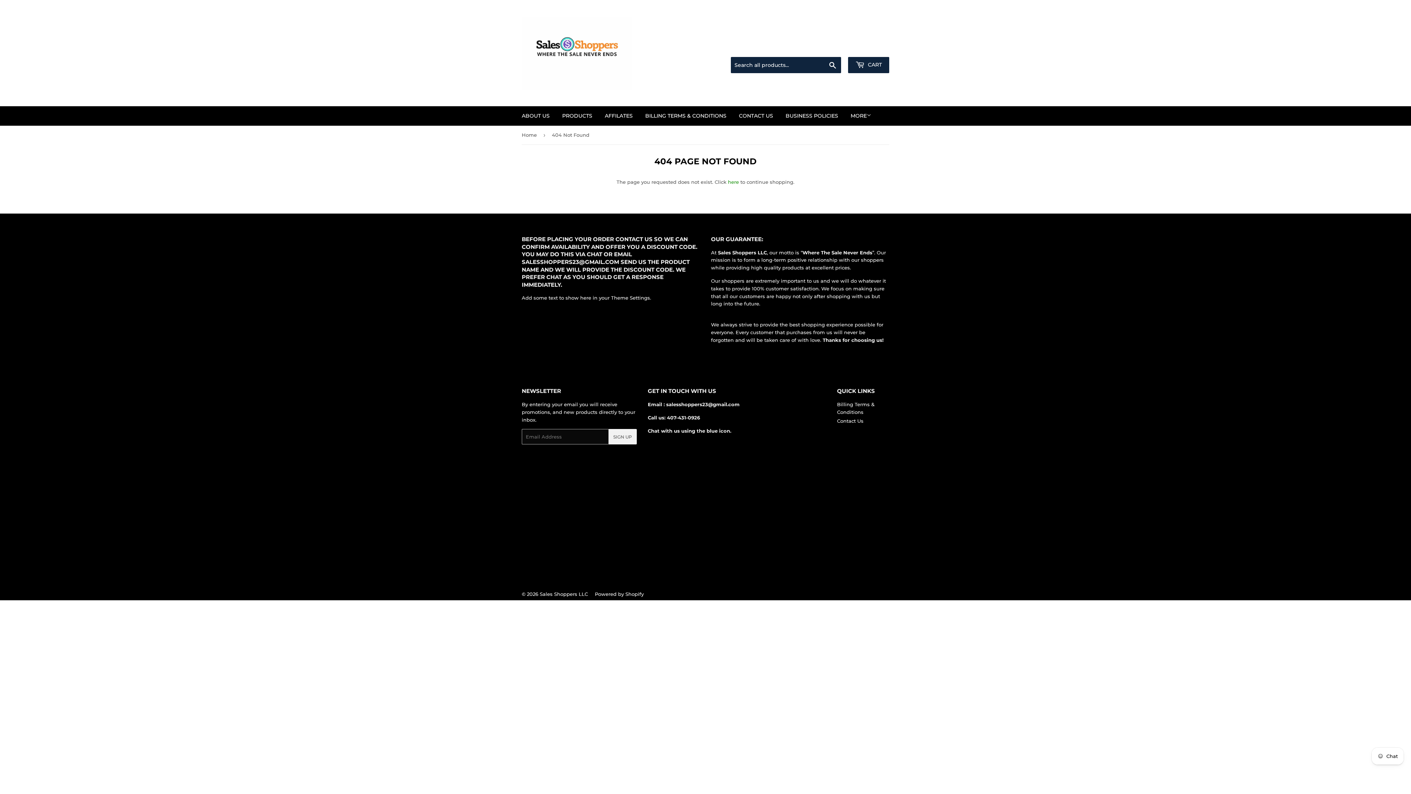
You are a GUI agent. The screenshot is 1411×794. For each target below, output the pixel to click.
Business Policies (812, 115)
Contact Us (756, 115)
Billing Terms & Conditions (685, 115)
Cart (874, 64)
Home (529, 135)
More (859, 115)
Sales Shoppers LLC (564, 594)
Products (577, 115)
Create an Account (869, 48)
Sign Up (622, 437)
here (733, 182)
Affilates (619, 115)
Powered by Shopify (619, 594)
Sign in (831, 48)
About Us (536, 115)
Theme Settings (630, 298)
